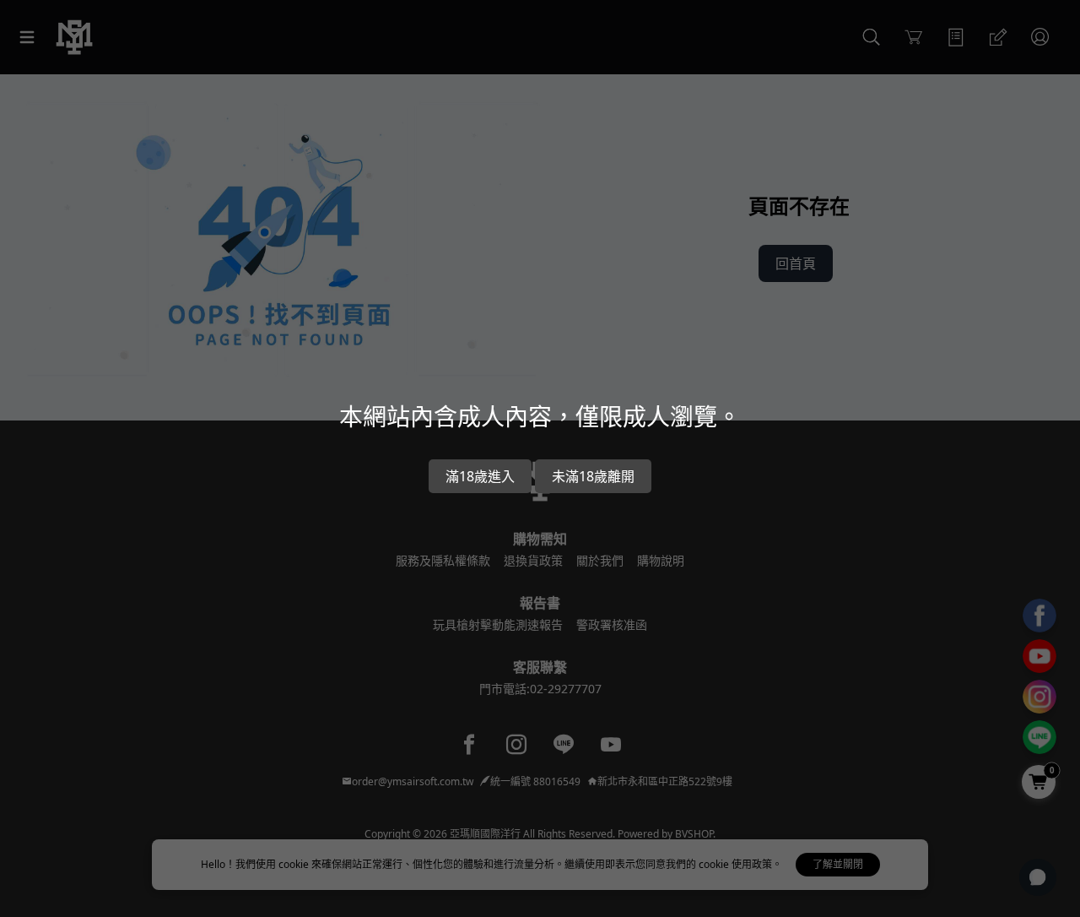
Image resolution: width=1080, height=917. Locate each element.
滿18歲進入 (480, 476)
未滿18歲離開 (593, 476)
